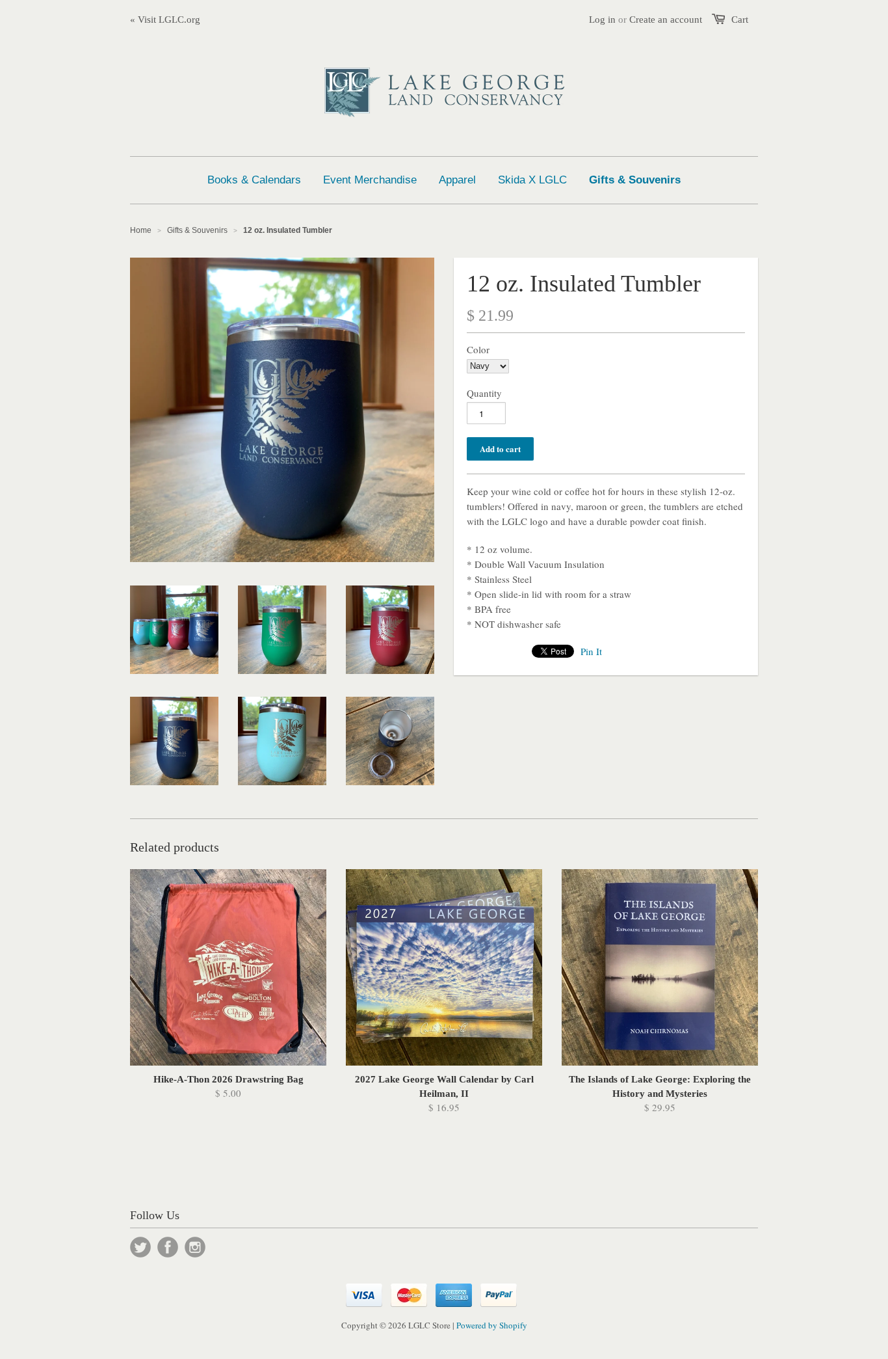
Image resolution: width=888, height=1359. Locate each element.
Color (478, 349)
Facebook (167, 1247)
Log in (602, 19)
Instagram (195, 1247)
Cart (739, 19)
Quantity (484, 392)
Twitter (140, 1247)
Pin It (591, 651)
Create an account (665, 19)
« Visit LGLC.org (165, 19)
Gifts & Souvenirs (197, 230)
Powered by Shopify (491, 1325)
